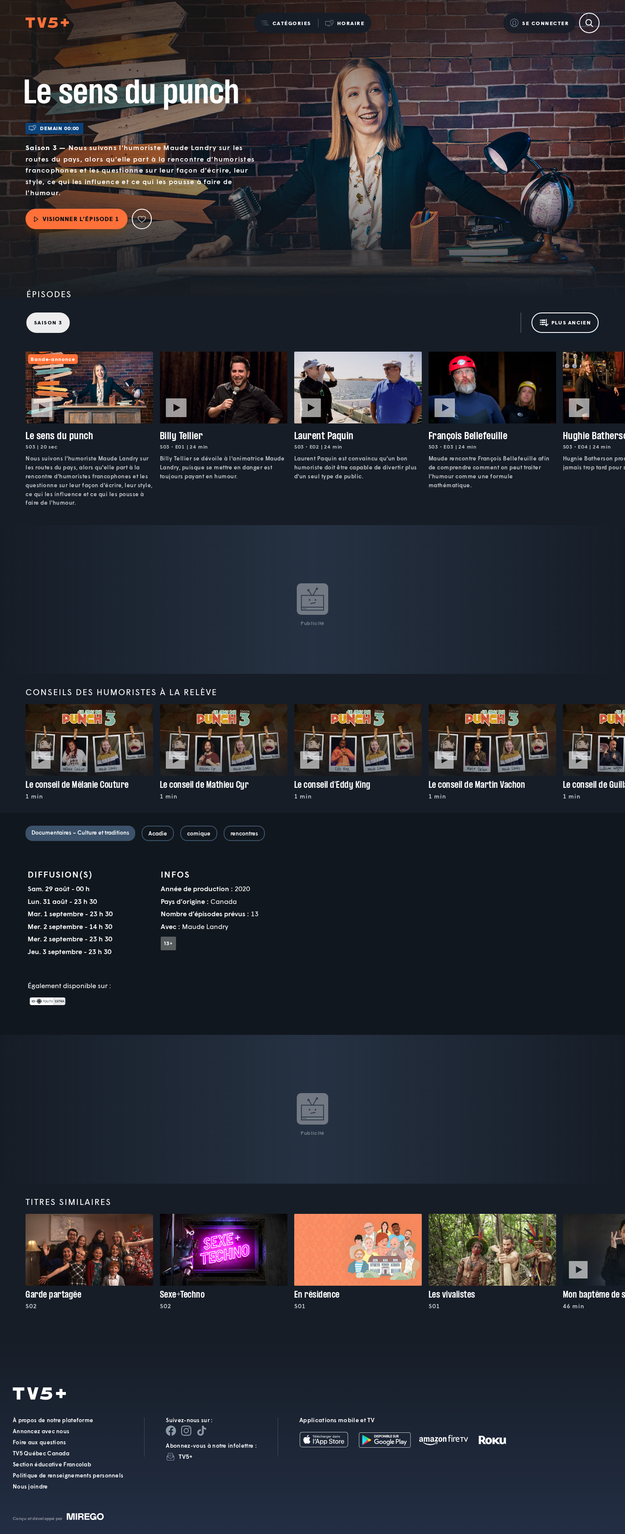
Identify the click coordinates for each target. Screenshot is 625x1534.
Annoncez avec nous (41, 1431)
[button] (286, 23)
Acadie (157, 833)
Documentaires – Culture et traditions (80, 832)
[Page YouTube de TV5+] (201, 1431)
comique (198, 833)
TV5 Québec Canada (41, 1453)
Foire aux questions (39, 1442)
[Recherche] (589, 23)
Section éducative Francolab (52, 1464)
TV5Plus (47, 22)
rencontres (244, 833)
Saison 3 (48, 322)
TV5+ (186, 1456)
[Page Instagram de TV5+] (186, 1431)
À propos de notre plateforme (53, 1420)
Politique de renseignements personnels (68, 1475)
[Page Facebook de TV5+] (171, 1431)
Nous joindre (30, 1486)
